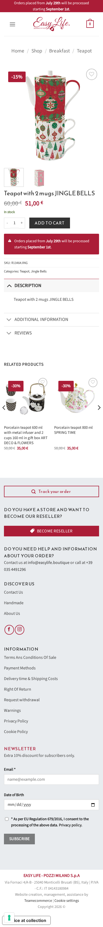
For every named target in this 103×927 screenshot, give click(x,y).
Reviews (23, 333)
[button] (12, 24)
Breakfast (59, 51)
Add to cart (49, 223)
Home (17, 51)
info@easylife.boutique (48, 563)
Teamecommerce (38, 900)
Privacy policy (70, 825)
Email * (10, 769)
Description (28, 285)
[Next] (90, 115)
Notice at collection (26, 920)
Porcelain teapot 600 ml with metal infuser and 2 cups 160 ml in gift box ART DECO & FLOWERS (26, 435)
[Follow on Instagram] (19, 630)
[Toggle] (9, 285)
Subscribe (19, 839)
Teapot (84, 51)
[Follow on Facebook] (9, 630)
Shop (36, 51)
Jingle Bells (38, 271)
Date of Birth (14, 795)
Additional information (41, 319)
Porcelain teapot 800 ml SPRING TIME (73, 430)
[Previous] (12, 115)
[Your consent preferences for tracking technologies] (9, 918)
